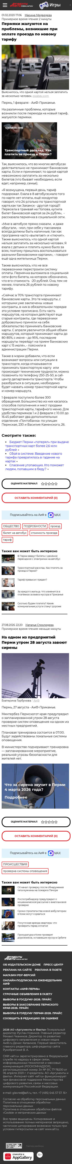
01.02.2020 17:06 (12, 15)
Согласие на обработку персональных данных (34, 1099)
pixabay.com (41, 96)
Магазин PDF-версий (19, 975)
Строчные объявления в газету (27, 994)
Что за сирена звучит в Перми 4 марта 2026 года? (35, 787)
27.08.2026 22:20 (12, 625)
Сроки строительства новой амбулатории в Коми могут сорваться (42, 912)
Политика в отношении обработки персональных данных (27, 1104)
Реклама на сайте (17, 969)
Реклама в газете (48, 969)
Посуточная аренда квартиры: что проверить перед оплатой (37, 924)
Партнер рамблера (35, 1146)
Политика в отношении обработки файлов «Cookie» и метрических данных (32, 1111)
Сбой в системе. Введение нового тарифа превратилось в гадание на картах (33, 457)
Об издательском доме (22, 964)
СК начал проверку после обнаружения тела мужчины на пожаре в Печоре (41, 889)
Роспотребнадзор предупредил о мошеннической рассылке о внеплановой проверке (42, 902)
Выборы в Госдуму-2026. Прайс (27, 999)
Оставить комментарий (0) (36, 498)
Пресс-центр (53, 964)
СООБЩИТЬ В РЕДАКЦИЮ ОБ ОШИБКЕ (30, 1018)
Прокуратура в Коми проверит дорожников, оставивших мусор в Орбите (42, 936)
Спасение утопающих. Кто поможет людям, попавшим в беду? (34, 467)
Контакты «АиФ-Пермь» (21, 989)
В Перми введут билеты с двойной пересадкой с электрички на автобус (39, 557)
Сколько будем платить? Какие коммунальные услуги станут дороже (39, 605)
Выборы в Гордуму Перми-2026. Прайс (32, 1013)
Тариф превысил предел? (32, 579)
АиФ (36, 700)
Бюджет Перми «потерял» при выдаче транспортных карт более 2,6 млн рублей (37, 446)
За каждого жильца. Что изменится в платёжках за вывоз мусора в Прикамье (40, 593)
